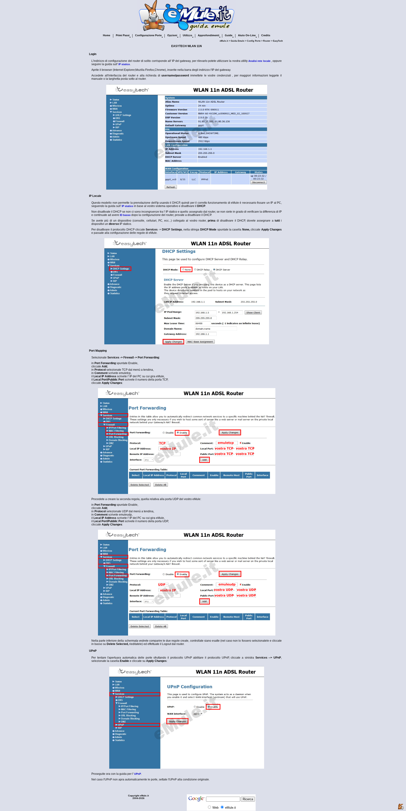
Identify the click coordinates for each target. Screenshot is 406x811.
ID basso (125, 215)
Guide (228, 35)
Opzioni (172, 35)
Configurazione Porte (148, 35)
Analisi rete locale (259, 61)
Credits (265, 35)
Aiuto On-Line (247, 35)
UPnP (137, 773)
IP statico (124, 64)
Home (106, 35)
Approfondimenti (208, 35)
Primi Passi (122, 35)
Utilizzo (187, 35)
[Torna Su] (401, 807)
